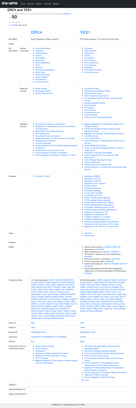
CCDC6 (34, 284)
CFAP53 (71, 284)
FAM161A (53, 292)
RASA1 (83, 304)
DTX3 (102, 289)
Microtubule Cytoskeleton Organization (50, 124)
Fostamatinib (89, 235)
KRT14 (47, 299)
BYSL (72, 280)
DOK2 (92, 289)
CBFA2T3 (54, 282)
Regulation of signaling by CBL (96, 212)
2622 (33, 323)
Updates (56, 3)
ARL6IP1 (52, 280)
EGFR (116, 289)
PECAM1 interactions (92, 188)
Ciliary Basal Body (42, 74)
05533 (33, 327)
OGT (108, 299)
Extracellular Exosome (93, 70)
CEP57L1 (112, 284)
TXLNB (73, 313)
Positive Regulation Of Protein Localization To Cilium (55, 155)
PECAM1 (91, 301)
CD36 (88, 284)
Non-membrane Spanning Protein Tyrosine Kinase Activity (103, 99)
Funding (47, 3)
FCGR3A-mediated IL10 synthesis (97, 216)
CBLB (111, 282)
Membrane (88, 67)
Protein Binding (41, 88)
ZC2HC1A (84, 311)
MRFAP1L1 (35, 304)
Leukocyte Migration (92, 162)
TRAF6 (89, 308)
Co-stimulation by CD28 (93, 193)
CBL (106, 282)
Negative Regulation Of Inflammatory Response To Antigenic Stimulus (103, 125)
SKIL (57, 308)
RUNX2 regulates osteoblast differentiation (100, 209)
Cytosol (38, 55)
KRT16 (58, 299)
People (39, 3)
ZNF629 (54, 318)
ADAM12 (100, 280)
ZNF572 (41, 318)
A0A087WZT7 (36, 337)
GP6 (109, 294)
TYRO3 (115, 308)
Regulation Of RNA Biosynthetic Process (51, 355)
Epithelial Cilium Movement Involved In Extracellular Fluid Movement (55, 127)
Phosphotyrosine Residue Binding (97, 91)
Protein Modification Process (95, 145)
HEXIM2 (40, 296)
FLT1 (120, 292)
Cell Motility (39, 148)
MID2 (73, 301)
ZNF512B (98, 311)
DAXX (40, 289)
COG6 (44, 287)
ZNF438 (91, 311)
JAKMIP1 (84, 296)
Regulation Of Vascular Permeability (98, 152)
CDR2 (59, 284)
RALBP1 (69, 306)
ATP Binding (89, 107)
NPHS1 (102, 299)
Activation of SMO (42, 176)
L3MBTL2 (65, 299)
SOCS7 (83, 306)
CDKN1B (104, 284)
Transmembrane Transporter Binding (98, 117)
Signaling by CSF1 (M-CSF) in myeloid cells (101, 226)
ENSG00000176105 (87, 332)
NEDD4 (83, 299)
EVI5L (46, 292)
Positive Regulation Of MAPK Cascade (99, 377)
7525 (82, 323)
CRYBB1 (56, 287)
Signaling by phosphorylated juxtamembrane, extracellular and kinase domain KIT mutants (101, 222)
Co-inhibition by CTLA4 (93, 195)
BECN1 (83, 282)
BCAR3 (59, 280)
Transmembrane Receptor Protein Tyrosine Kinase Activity (103, 359)
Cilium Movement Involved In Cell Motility (51, 152)
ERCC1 (40, 292)
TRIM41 (40, 313)
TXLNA (67, 313)
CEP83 (119, 284)
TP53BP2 (121, 306)
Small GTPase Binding (44, 93)
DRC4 (36, 32)
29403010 (108, 247)
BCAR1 (124, 280)
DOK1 (87, 289)
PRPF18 (62, 306)
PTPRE (121, 301)
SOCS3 (122, 304)
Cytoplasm (39, 50)
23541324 (115, 259)
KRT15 (53, 299)
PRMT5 (55, 306)
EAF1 (63, 289)
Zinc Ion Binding (41, 358)
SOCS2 (116, 304)
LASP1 (34, 301)
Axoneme (39, 67)
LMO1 (44, 301)
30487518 (116, 247)
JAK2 (124, 294)
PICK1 (98, 301)
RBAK (33, 308)
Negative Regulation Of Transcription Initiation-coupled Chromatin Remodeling (56, 361)
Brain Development (42, 133)
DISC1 (51, 289)
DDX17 (46, 289)
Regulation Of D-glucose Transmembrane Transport (104, 133)
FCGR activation (90, 185)
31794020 (88, 273)
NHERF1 (89, 299)
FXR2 (94, 294)
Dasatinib (88, 233)
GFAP (104, 294)
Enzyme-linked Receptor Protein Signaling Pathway (104, 353)
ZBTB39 (65, 316)
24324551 (88, 256)
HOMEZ (55, 296)
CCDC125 (63, 282)
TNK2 (114, 306)
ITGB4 (119, 294)
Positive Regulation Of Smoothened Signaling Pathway (56, 145)
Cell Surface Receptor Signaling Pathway (100, 351)
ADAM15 (107, 280)
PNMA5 (67, 304)
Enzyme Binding (90, 115)
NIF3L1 (96, 299)
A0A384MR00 (47, 337)
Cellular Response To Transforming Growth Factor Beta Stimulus (105, 168)
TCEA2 (53, 311)
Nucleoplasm (40, 351)
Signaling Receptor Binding (94, 103)
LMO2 (49, 301)
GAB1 (99, 294)
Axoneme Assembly (43, 143)
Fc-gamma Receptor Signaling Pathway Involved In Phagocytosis (104, 149)
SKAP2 (103, 304)
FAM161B (61, 292)
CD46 (93, 284)
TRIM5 (94, 308)
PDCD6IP (118, 299)
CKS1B (38, 287)
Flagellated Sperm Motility (45, 140)
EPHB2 (122, 289)
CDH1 (98, 284)
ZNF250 (34, 318)
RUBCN (45, 308)
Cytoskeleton (40, 58)
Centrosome (89, 53)
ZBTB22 (51, 316)
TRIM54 (47, 313)
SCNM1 (51, 308)
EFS (111, 289)
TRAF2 (73, 311)
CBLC (116, 282)
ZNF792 (61, 318)
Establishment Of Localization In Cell (49, 150)
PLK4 (56, 304)
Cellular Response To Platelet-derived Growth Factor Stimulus (104, 141)
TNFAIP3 (66, 311)
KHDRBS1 (96, 296)
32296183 (67, 13)
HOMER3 (48, 296)
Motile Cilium (40, 72)
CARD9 (47, 282)
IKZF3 (114, 294)
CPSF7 (50, 287)
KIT (102, 296)
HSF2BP (68, 296)
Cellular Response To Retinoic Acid (97, 164)
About (23, 3)
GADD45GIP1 (36, 294)
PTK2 (115, 301)
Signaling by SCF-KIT (92, 178)
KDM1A (41, 299)
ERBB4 (95, 292)
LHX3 (39, 301)
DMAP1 (58, 289)
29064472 (109, 261)
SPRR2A (89, 306)
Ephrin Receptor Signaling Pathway (97, 160)
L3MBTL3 (73, 299)
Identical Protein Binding (44, 346)
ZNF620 (47, 318)
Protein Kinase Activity (93, 93)
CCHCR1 (40, 284)
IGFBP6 (34, 299)
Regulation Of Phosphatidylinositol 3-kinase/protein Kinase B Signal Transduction (104, 368)
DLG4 (82, 289)
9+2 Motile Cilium (42, 81)
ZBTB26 (58, 316)
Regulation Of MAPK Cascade (96, 374)
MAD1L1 (61, 301)
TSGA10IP (60, 313)
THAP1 (60, 311)
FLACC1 (114, 292)
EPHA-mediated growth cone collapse (98, 202)
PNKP (61, 304)
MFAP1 (68, 301)
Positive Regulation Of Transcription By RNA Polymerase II (101, 156)
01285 (82, 327)
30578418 (88, 266)
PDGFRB (83, 301)
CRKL (96, 287)
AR (120, 280)
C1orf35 (34, 282)
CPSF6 (90, 287)
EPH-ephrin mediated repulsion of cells (99, 207)
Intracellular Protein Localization (47, 136)
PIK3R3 (104, 301)
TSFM (52, 313)
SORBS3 (62, 308)
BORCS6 (65, 280)
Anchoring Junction (91, 72)
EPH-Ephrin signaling (92, 190)
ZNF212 (72, 316)
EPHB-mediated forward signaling (97, 197)
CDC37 (54, 284)
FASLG (101, 292)
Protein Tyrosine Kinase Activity (96, 95)
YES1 (85, 32)
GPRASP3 (64, 294)
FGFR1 (107, 292)
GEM (50, 294)
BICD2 (88, 282)
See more (85, 380)
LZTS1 (54, 301)
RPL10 (89, 304)
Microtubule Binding (42, 91)
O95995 (63, 337)
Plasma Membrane (42, 62)
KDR (90, 296)
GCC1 (44, 294)
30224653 (115, 263)
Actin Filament (89, 60)
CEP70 (65, 284)
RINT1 (38, 308)
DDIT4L (108, 287)
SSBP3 (97, 306)
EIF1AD (34, 292)
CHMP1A (83, 287)
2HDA (82, 341)
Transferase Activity (92, 112)
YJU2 (46, 316)
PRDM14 (48, 306)
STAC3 (47, 311)
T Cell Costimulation (92, 138)
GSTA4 (34, 296)
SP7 (68, 308)
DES (122, 287)
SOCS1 (109, 304)
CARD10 (41, 282)
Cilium (37, 65)
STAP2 (103, 306)
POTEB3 (34, 306)
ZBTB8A (122, 308)
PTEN (110, 301)
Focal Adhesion (90, 65)
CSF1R (102, 287)
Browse (31, 3)
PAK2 (112, 299)
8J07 (33, 341)
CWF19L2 (71, 287)
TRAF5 (34, 313)
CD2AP (83, 284)
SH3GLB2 (96, 304)
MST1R (123, 296)
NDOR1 (43, 304)
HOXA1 (62, 296)
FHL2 (67, 292)
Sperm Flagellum (41, 77)
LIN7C (112, 296)
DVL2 (107, 289)
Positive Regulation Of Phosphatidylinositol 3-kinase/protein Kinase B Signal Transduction (102, 364)
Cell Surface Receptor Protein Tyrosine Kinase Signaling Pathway (102, 129)
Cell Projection (40, 79)
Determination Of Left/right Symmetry (49, 131)
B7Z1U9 (57, 337)
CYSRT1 (34, 289)
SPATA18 (34, 311)
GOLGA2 (55, 294)
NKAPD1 (50, 304)
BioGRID (15, 25)
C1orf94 (95, 282)
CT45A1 (64, 287)
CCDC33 (121, 282)
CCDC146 (71, 282)
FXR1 (89, 294)
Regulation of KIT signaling (94, 183)
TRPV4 (100, 308)
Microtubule (39, 60)
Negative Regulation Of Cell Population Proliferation (55, 138)
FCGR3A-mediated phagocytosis (97, 219)
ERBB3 (89, 292)
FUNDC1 (83, 294)
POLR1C (74, 304)
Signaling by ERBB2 (92, 176)
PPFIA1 (41, 306)
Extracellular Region (43, 48)
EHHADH (69, 289)
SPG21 (41, 311)
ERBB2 (83, 292)
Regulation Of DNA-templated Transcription (51, 353)
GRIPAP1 (72, 294)
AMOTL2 (114, 280)
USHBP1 (34, 316)
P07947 (83, 337)
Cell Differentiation (91, 136)
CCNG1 (48, 284)
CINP (33, 287)
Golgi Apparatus (41, 53)
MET (117, 296)
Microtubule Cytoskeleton (45, 70)
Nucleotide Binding (91, 88)
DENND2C (115, 287)
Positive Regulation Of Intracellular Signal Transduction (105, 372)
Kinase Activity (90, 110)
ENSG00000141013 (38, 332)
